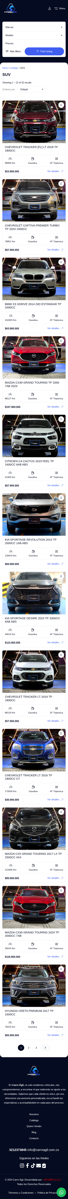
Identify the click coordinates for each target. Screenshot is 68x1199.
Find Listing (46, 51)
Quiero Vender (34, 1126)
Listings (14, 68)
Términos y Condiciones (21, 1192)
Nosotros (34, 1114)
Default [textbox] (24, 89)
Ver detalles (53, 171)
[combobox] (34, 27)
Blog (34, 1132)
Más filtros (15, 51)
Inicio (5, 68)
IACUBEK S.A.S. (52, 1179)
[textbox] (34, 27)
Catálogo (34, 1120)
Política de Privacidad (48, 1192)
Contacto (34, 1138)
